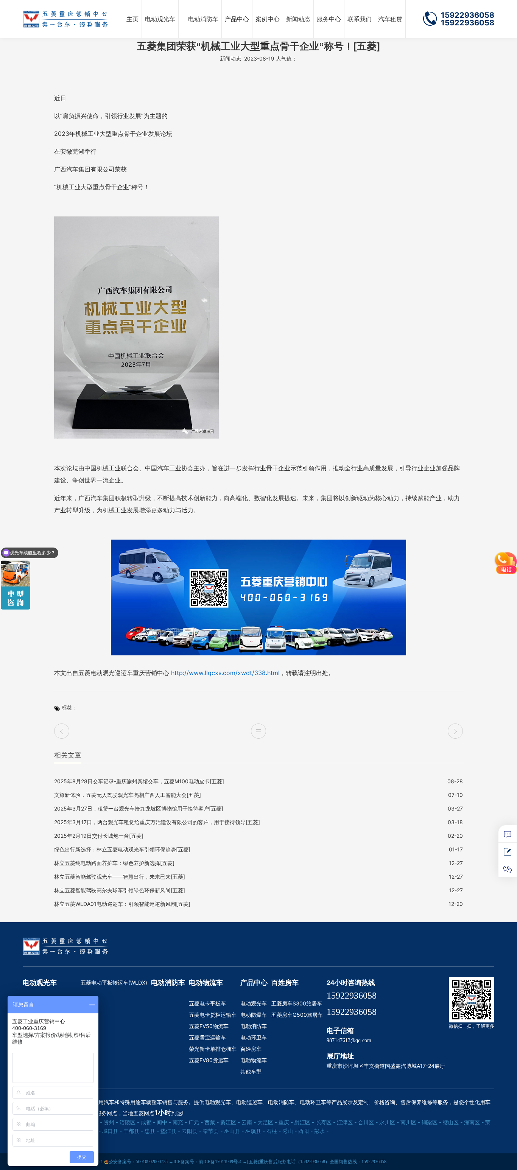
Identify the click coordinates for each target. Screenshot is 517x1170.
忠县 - (152, 1131)
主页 (132, 19)
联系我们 (359, 19)
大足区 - (267, 1122)
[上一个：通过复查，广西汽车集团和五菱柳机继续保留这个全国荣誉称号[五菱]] (62, 731)
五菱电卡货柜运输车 (213, 1014)
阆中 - (164, 1122)
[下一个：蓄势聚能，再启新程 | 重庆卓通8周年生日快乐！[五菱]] (455, 731)
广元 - (195, 1122)
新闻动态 (298, 19)
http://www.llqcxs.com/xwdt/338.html (225, 673)
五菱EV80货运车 (209, 1060)
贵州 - (111, 1122)
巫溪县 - (255, 1131)
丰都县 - (133, 1131)
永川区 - (389, 1122)
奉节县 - (213, 1131)
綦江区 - (230, 1122)
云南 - (248, 1122)
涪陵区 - (129, 1122)
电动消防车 (203, 19)
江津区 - (347, 1122)
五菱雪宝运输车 (207, 1037)
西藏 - (211, 1122)
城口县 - (112, 1131)
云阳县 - (191, 1131)
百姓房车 (251, 1049)
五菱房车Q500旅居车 (297, 1014)
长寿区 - (325, 1122)
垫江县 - (170, 1131)
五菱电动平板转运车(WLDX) (114, 982)
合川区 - (368, 1122)
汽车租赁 (390, 19)
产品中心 (237, 19)
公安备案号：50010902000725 (138, 1161)
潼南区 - (474, 1122)
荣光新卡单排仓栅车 (213, 1049)
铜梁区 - (431, 1122)
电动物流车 (206, 982)
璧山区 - (452, 1122)
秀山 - (289, 1131)
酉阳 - (305, 1131)
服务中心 (329, 19)
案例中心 (267, 19)
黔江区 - (304, 1122)
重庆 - (286, 1122)
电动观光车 (160, 19)
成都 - (148, 1122)
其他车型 (251, 1071)
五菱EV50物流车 (209, 1026)
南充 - (180, 1122)
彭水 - (321, 1131)
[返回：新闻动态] (258, 731)
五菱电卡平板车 (207, 1003)
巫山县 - (234, 1131)
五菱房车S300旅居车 (296, 1003)
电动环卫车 (253, 1037)
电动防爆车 (253, 1014)
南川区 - (410, 1122)
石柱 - (273, 1131)
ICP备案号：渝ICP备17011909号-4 (207, 1161)
